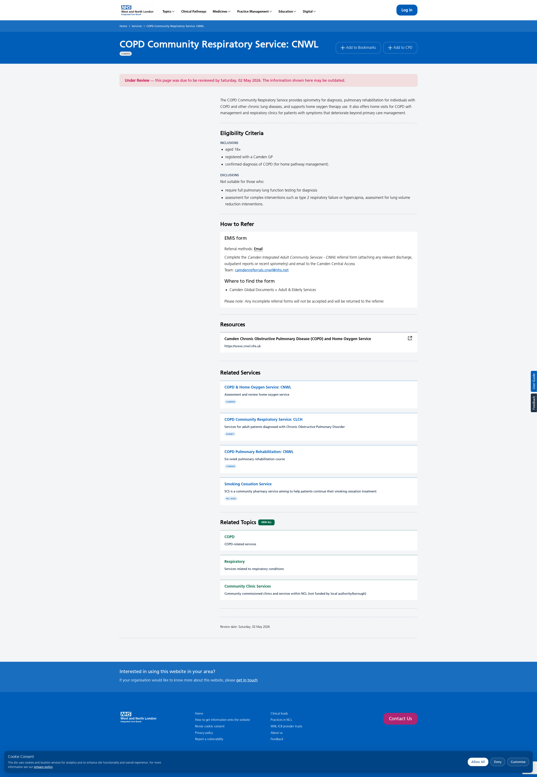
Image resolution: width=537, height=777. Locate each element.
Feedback (534, 403)
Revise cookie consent (209, 726)
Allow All (478, 762)
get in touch (247, 680)
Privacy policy (204, 733)
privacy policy (43, 767)
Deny (498, 762)
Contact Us (400, 718)
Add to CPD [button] (402, 47)
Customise (518, 762)
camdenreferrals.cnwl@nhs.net (262, 270)
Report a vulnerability (209, 739)
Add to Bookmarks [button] (361, 47)
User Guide (534, 381)
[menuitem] (168, 10)
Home (123, 26)
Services (137, 26)
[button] (222, 10)
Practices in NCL (281, 720)
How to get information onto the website (222, 720)
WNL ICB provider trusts (286, 726)
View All (266, 522)
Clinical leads (279, 713)
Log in (406, 10)
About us (277, 733)
